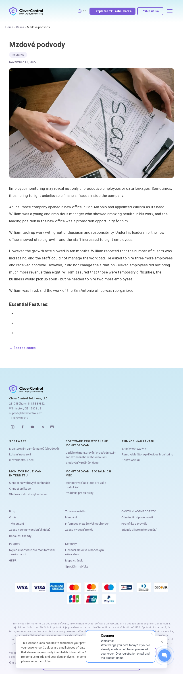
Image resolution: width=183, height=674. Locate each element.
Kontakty (71, 543)
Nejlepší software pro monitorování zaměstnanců (32, 552)
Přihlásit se (150, 11)
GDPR (13, 560)
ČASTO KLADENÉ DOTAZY (138, 511)
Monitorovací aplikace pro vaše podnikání (86, 485)
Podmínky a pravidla (134, 523)
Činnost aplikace (20, 488)
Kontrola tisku (131, 460)
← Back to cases (22, 348)
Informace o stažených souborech (87, 523)
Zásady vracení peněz (79, 529)
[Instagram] (12, 426)
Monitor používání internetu (26, 473)
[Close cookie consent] (162, 642)
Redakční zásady (20, 536)
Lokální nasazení (20, 454)
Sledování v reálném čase (82, 462)
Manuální (71, 517)
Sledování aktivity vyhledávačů (28, 494)
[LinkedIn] (42, 426)
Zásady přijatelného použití (138, 529)
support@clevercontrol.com (25, 413)
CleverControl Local (21, 460)
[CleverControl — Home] (26, 11)
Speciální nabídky (76, 566)
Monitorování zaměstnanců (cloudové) (34, 448)
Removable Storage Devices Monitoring (147, 454)
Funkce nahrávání (138, 441)
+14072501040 (18, 417)
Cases (20, 27)
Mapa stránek (74, 560)
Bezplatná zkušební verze (112, 11)
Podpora (14, 543)
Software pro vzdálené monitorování (87, 443)
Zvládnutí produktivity (79, 493)
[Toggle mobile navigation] (170, 11)
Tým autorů (16, 523)
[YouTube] (32, 426)
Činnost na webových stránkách (29, 482)
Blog (12, 511)
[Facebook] (22, 426)
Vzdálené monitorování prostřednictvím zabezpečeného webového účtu (91, 455)
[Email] (52, 426)
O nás (13, 517)
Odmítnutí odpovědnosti (137, 517)
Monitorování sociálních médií (88, 473)
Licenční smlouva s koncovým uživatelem (84, 552)
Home (9, 27)
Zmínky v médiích (76, 511)
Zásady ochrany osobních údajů (29, 529)
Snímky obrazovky (134, 448)
